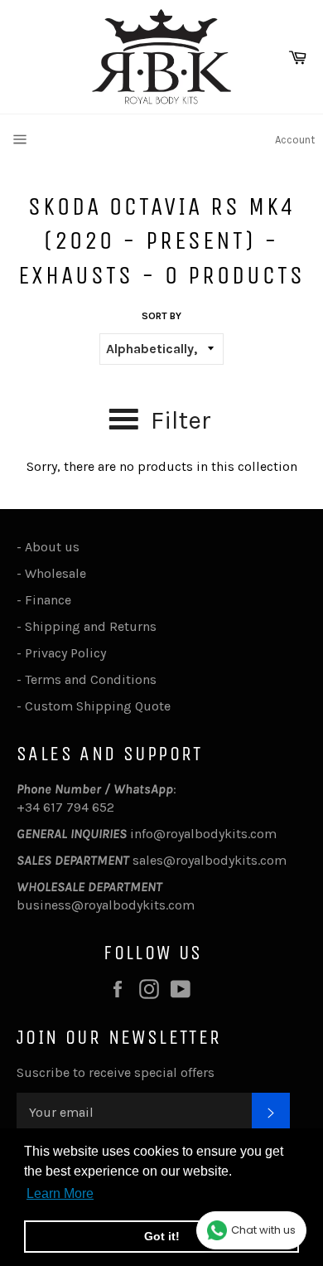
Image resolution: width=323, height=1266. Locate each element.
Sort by (161, 316)
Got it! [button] (162, 1236)
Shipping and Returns (91, 626)
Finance (48, 600)
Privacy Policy (65, 653)
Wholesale (59, 573)
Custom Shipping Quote (98, 706)
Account (295, 139)
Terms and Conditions (91, 679)
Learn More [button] (60, 1193)
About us (52, 547)
